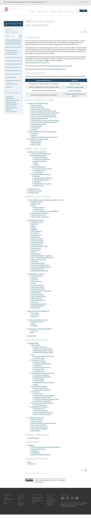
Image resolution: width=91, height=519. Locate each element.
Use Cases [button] (39, 11)
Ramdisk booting (39, 185)
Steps (32, 332)
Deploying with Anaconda (38, 259)
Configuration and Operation (36, 274)
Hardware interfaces (37, 201)
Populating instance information (43, 178)
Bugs (32, 354)
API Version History (33, 192)
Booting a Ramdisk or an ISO (39, 246)
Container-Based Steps (37, 268)
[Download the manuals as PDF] (85, 32)
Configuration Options (37, 321)
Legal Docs (49, 497)
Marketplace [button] (61, 11)
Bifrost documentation (74, 90)
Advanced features (36, 126)
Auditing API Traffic (36, 298)
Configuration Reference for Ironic (38, 320)
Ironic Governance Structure (42, 390)
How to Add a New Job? (41, 410)
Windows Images (36, 254)
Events (20, 499)
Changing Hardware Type (38, 215)
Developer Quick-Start (40, 347)
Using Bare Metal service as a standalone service (45, 120)
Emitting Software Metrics (38, 296)
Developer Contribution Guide (42, 363)
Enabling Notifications (37, 242)
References (31, 445)
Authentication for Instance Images (41, 291)
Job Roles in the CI (39, 408)
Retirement (34, 229)
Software (31, 11)
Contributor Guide (11, 106)
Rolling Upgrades (39, 380)
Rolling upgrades (36, 144)
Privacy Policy (50, 503)
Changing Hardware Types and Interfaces (46, 211)
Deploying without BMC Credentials (41, 255)
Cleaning (33, 225)
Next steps (34, 129)
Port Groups (34, 279)
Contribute (20, 504)
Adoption (33, 227)
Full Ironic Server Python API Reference (42, 403)
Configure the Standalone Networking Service (44, 137)
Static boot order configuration (40, 216)
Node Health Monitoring (38, 263)
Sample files (34, 325)
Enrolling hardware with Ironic (39, 118)
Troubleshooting (35, 127)
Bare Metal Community (40, 362)
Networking (34, 277)
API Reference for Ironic (35, 190)
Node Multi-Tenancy (37, 244)
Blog (69, 11)
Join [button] (77, 11)
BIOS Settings (35, 233)
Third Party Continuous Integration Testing (46, 399)
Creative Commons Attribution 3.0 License (44, 480)
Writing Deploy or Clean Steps (42, 401)
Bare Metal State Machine (38, 155)
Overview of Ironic (36, 105)
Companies (21, 503)
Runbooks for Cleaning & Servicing (41, 267)
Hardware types (35, 203)
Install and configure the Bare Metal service (43, 111)
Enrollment (34, 135)
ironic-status (34, 316)
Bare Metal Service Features (36, 220)
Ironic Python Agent (36, 276)
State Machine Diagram (40, 157)
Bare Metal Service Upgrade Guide (38, 139)
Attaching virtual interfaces (41, 180)
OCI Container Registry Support (40, 265)
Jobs (19, 501)
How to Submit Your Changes (39, 427)
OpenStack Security (9, 499)
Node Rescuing (35, 237)
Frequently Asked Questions (42, 367)
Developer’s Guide (33, 343)
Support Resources (33, 438)
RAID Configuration (36, 231)
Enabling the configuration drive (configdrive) (44, 122)
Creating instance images (38, 167)
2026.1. (46, 2)
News (5, 503)
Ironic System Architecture (41, 375)
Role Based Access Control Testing (44, 382)
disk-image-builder (39, 170)
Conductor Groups (36, 281)
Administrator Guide (11, 104)
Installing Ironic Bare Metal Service (38, 103)
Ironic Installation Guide (12, 100)
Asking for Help (35, 430)
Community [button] (53, 11)
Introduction (9, 96)
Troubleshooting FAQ (37, 285)
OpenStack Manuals (37, 497)
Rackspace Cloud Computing (68, 506)
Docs (73, 11)
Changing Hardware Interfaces (40, 213)
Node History (35, 261)
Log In (83, 10)
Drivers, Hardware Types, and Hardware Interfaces (46, 447)
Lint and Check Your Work (38, 425)
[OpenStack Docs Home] (6, 23)
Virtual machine (38, 172)
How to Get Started (36, 421)
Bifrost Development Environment (43, 350)
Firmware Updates (36, 235)
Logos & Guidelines (51, 499)
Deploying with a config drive (42, 183)
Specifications (38, 365)
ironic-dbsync (35, 313)
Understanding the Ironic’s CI (39, 406)
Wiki (33, 503)
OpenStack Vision (39, 371)
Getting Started (35, 345)
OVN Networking (36, 292)
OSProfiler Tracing (39, 378)
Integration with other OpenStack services (43, 114)
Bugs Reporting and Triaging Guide (44, 356)
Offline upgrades (36, 142)
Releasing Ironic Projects (41, 388)
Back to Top (83, 2)
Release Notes (32, 336)
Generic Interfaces (39, 207)
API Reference (35, 451)
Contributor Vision (39, 369)
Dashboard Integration (37, 306)
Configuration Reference (38, 449)
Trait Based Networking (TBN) (39, 270)
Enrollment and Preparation (41, 159)
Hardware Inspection (37, 222)
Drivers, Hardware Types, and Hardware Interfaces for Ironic (45, 200)
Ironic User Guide (11, 102)
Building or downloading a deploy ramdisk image (45, 112)
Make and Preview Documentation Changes (43, 423)
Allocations (37, 176)
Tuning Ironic (34, 302)
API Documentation (37, 501)
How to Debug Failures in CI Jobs (43, 412)
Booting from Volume (37, 239)
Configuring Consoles (37, 240)
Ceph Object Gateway (37, 294)
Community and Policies (38, 360)
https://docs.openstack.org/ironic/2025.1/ (37, 62)
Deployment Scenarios (37, 107)
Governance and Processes (39, 386)
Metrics (36, 384)
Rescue (36, 163)
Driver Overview (38, 393)
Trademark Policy (51, 501)
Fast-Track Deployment (38, 289)
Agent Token (34, 330)
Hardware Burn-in (36, 248)
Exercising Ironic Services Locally (43, 352)
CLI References (35, 452)
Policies (33, 323)
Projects (6, 497)
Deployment (37, 182)
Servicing (36, 165)
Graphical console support (38, 124)
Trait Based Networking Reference (41, 454)
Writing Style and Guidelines (39, 429)
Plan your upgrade (36, 141)
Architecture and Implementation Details (39, 329)
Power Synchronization (37, 287)
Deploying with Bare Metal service (41, 174)
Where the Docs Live (37, 419)
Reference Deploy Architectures (40, 109)
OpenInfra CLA (50, 504)
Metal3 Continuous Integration (42, 414)
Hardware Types (38, 209)
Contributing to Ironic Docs (36, 417)
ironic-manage (35, 314)
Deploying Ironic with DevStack (43, 348)
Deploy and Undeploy (40, 161)
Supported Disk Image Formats (43, 168)
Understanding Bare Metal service (41, 153)
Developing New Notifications (42, 377)
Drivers (33, 205)
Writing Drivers (35, 392)
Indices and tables (11, 111)
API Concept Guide (33, 189)
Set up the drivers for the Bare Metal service (44, 116)
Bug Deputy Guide (39, 358)
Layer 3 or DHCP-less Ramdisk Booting (42, 257)
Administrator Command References (38, 311)
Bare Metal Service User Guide (37, 152)
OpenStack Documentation (15, 23)
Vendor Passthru (35, 250)
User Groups (21, 497)
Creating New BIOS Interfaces (42, 397)
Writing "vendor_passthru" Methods (44, 395)
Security (33, 283)
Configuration (35, 133)
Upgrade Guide (35, 307)
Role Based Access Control (38, 304)
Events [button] (46, 11)
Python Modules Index (40, 405)
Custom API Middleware (38, 300)
